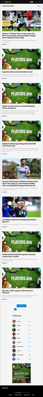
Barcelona (19, 342)
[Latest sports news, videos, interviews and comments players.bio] (8, 2)
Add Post (10, 394)
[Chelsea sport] (14, 329)
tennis (18, 359)
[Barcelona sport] (14, 342)
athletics (19, 350)
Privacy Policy (27, 394)
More (39, 6)
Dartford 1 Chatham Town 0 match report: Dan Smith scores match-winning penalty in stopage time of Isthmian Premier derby (19, 36)
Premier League (20, 346)
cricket (15, 374)
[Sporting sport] (14, 325)
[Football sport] (14, 321)
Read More (4, 44)
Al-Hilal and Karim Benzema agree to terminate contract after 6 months (18, 255)
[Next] (28, 309)
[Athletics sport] (14, 350)
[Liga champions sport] (14, 354)
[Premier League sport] (14, 346)
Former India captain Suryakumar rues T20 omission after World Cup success (21, 377)
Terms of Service (18, 394)
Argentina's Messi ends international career (17, 72)
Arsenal (18, 338)
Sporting (19, 325)
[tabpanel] (21, 373)
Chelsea (18, 329)
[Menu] (3, 2)
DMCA (33, 394)
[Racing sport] (14, 333)
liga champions (20, 354)
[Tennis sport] (14, 359)
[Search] (36, 1)
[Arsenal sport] (14, 338)
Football (19, 321)
